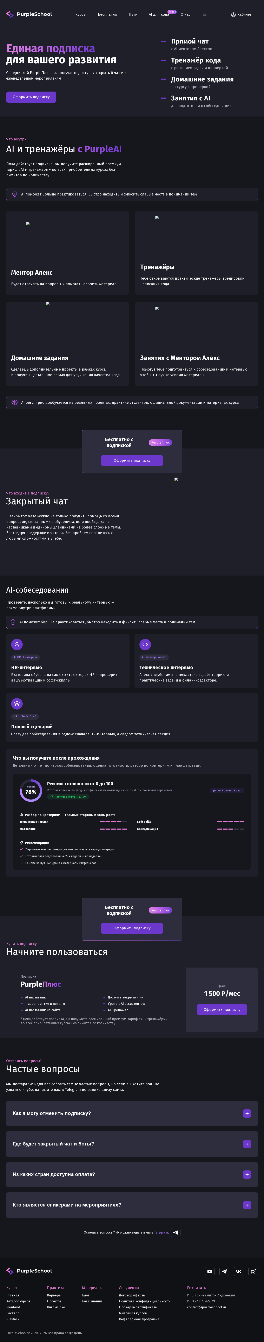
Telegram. (161, 1232)
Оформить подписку (31, 97)
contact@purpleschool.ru (206, 1307)
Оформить (222, 1009)
